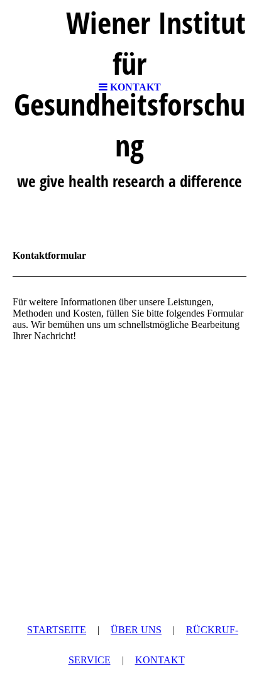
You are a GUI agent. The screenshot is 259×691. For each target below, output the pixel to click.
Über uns (136, 629)
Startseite (56, 629)
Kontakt (160, 660)
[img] (129, 37)
